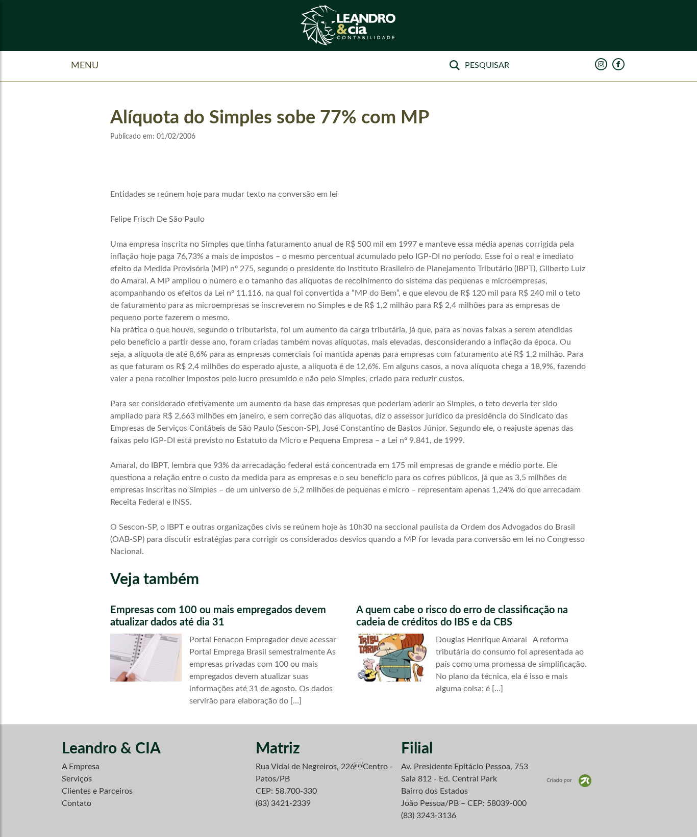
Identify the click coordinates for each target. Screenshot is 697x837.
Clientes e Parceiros (97, 791)
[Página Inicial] (348, 25)
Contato (76, 803)
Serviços (77, 779)
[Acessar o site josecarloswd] (568, 780)
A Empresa (80, 767)
